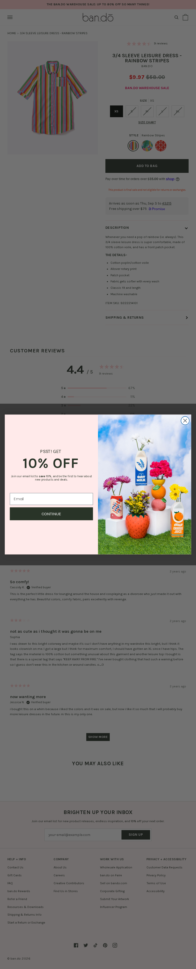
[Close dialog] (185, 420)
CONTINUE (51, 514)
